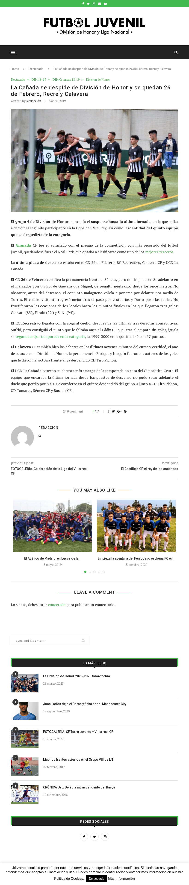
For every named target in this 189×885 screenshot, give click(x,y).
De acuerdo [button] (96, 878)
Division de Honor (98, 80)
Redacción (33, 101)
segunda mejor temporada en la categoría (50, 336)
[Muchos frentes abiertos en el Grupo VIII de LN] (24, 766)
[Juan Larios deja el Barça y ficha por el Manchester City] (24, 711)
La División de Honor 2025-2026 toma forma (76, 676)
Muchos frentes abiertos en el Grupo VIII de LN (78, 759)
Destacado (36, 69)
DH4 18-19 (39, 80)
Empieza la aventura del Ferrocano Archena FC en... (136, 558)
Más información (121, 878)
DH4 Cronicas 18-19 (66, 80)
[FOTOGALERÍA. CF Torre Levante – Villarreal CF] (24, 739)
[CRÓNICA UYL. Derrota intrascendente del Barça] (24, 794)
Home (15, 69)
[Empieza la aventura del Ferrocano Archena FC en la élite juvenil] (136, 526)
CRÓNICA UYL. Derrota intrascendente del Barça (79, 787)
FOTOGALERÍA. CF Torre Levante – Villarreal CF (78, 732)
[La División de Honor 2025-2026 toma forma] (24, 683)
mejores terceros (159, 251)
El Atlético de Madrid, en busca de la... (52, 558)
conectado (56, 604)
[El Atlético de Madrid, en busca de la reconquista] (52, 526)
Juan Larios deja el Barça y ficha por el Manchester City (84, 704)
